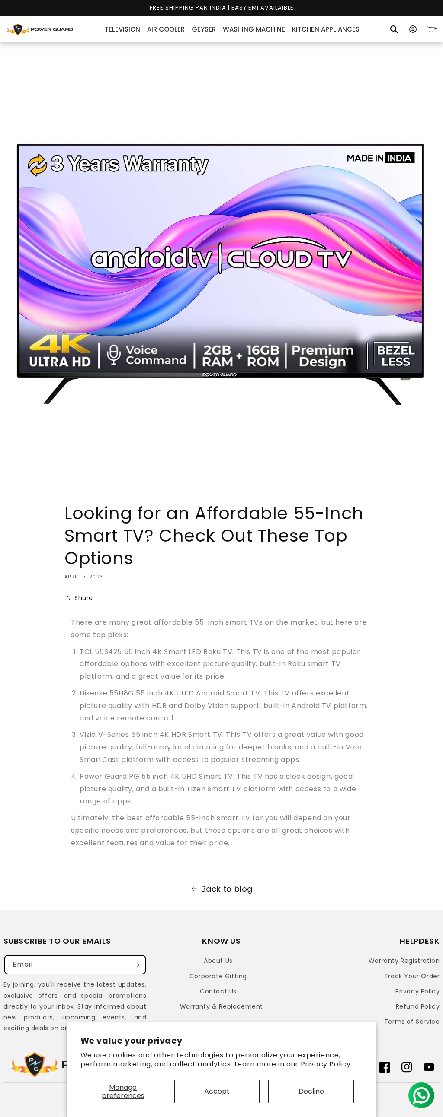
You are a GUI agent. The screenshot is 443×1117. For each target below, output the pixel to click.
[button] (394, 29)
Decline (311, 1091)
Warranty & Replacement (221, 1006)
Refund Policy (418, 1006)
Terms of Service (412, 1021)
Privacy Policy (417, 991)
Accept (217, 1091)
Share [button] (83, 597)
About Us (218, 960)
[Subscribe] (136, 965)
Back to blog (227, 888)
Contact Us (218, 991)
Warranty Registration (404, 960)
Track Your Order (412, 976)
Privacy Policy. (327, 1064)
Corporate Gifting (218, 976)
